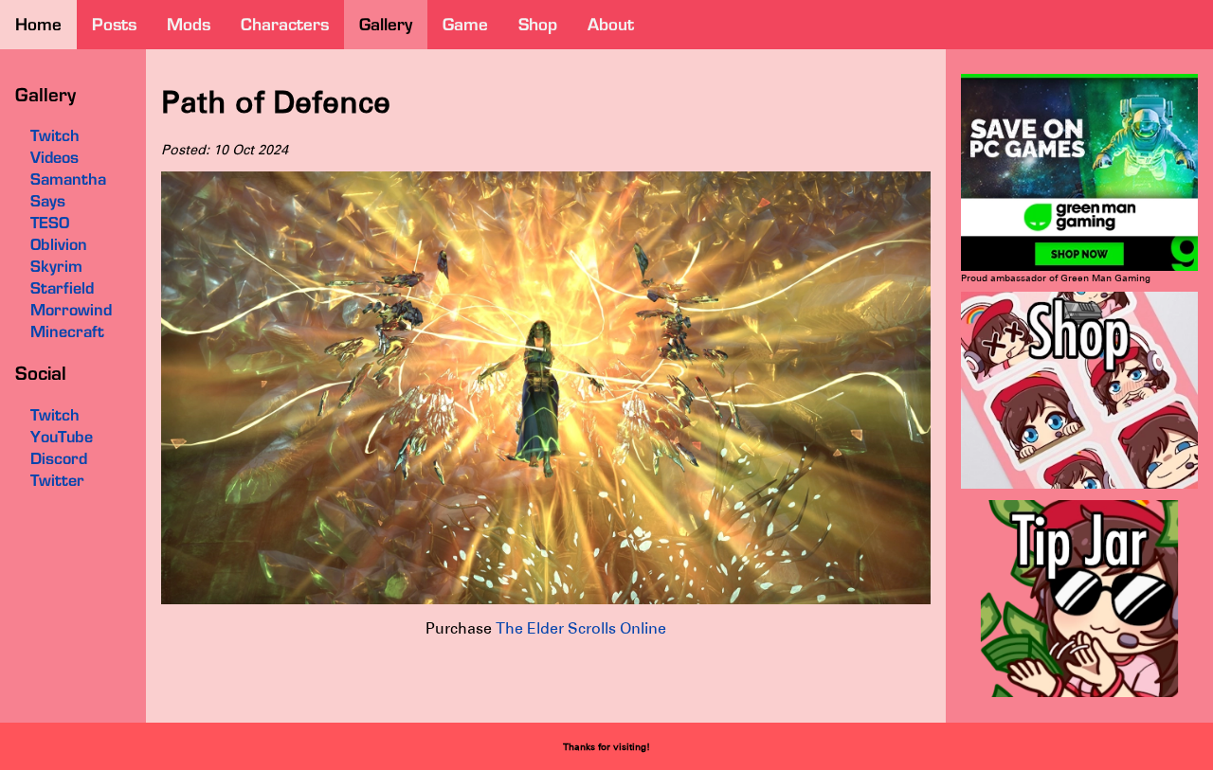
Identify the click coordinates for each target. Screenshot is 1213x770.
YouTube (61, 436)
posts (114, 24)
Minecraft (67, 331)
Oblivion (58, 244)
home (38, 24)
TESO (49, 222)
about (611, 24)
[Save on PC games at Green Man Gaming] (1079, 267)
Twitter (57, 480)
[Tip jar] (1079, 694)
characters (285, 24)
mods (188, 24)
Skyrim (56, 266)
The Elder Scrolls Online (581, 628)
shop (537, 24)
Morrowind (71, 309)
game (465, 24)
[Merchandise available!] (1079, 485)
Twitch (55, 414)
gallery (385, 24)
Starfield (62, 287)
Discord (58, 458)
